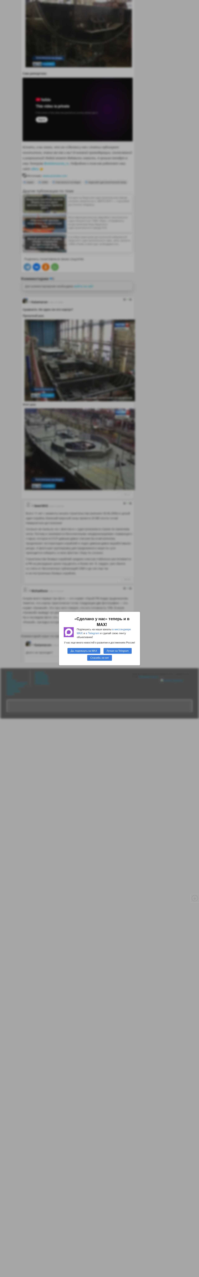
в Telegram (92, 633)
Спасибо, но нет (99, 657)
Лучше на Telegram (118, 650)
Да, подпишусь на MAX (84, 650)
